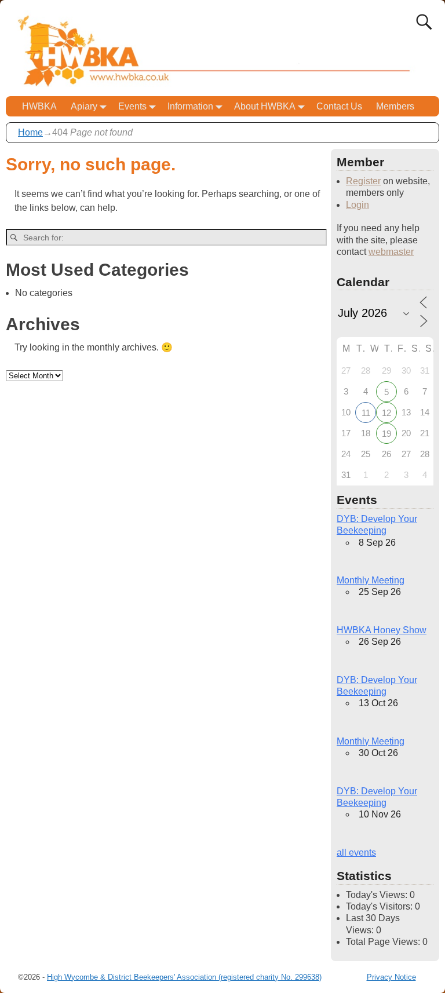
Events (132, 106)
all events (356, 852)
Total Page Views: (384, 942)
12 (386, 413)
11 (366, 413)
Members (395, 106)
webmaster (391, 252)
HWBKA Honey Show (381, 630)
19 (386, 434)
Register (363, 181)
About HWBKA (265, 106)
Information (190, 106)
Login (357, 205)
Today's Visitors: (380, 906)
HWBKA (39, 106)
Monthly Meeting (370, 580)
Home (30, 132)
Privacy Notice (391, 977)
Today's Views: (378, 895)
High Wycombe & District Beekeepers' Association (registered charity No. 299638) (184, 977)
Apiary (84, 106)
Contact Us (339, 106)
